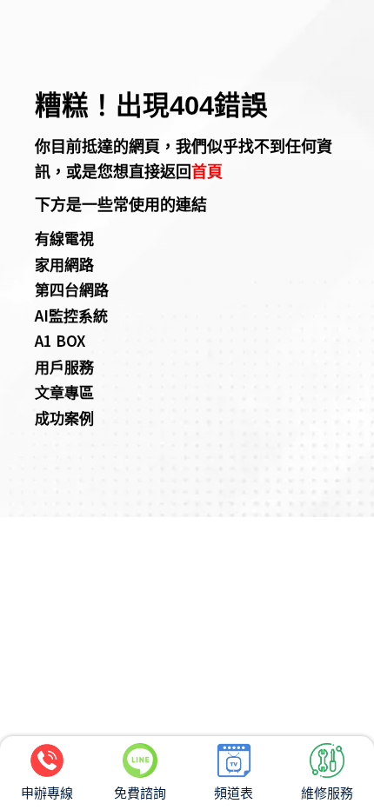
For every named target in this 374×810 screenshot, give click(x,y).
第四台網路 (72, 289)
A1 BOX (60, 340)
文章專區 (64, 391)
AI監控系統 (71, 315)
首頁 (207, 170)
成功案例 (64, 417)
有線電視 (64, 238)
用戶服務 (64, 366)
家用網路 (64, 264)
